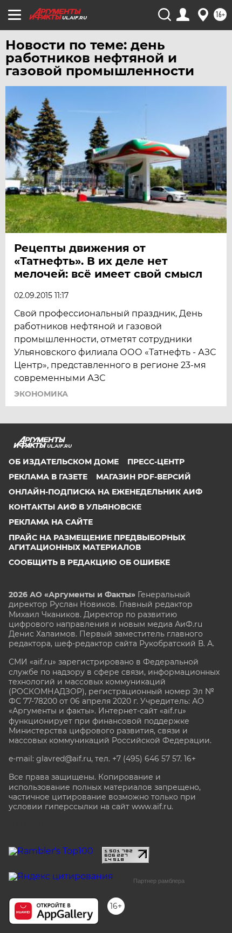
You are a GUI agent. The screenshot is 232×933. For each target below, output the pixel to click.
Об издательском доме (64, 461)
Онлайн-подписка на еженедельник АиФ (105, 492)
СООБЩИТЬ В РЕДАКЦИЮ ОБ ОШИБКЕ (89, 562)
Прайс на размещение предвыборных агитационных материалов (97, 542)
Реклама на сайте (51, 522)
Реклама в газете (48, 477)
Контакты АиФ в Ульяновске (75, 507)
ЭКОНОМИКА (41, 394)
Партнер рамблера (159, 881)
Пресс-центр (156, 461)
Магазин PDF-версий (143, 477)
